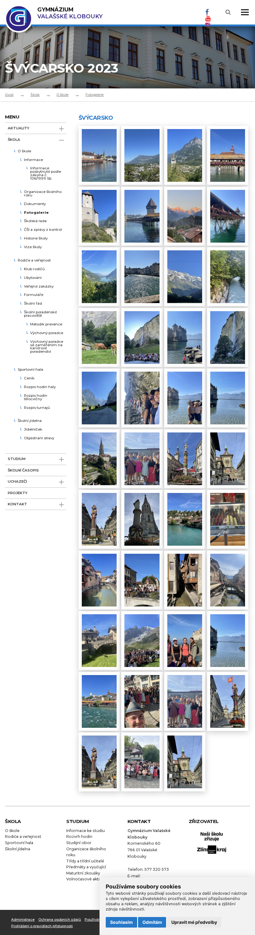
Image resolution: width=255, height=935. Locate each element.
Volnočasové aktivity (86, 879)
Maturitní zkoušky (83, 873)
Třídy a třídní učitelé (85, 861)
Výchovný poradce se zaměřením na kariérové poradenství (46, 347)
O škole (62, 94)
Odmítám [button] (152, 922)
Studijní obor (78, 842)
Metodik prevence (46, 324)
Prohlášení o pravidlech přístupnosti (42, 926)
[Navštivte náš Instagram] (207, 24)
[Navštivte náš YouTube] (208, 18)
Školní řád (33, 304)
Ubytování (33, 278)
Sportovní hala (30, 370)
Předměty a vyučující (86, 867)
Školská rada (35, 221)
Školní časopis (23, 470)
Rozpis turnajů (37, 408)
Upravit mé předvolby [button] (194, 922)
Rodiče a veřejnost (34, 260)
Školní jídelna (30, 421)
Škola (34, 94)
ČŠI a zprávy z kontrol (43, 230)
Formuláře (33, 295)
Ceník (29, 378)
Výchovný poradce (46, 333)
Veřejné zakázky (38, 287)
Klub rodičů (34, 269)
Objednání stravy (39, 438)
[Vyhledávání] (228, 12)
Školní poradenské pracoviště (40, 314)
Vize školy (33, 247)
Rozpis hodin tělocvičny (35, 397)
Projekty (17, 493)
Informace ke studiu (85, 830)
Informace (33, 160)
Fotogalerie (95, 94)
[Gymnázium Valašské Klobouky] (18, 29)
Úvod (9, 94)
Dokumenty (35, 204)
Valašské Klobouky (70, 13)
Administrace (23, 919)
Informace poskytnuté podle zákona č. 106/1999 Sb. (45, 174)
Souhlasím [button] (121, 922)
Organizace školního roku (43, 193)
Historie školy (36, 238)
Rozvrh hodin (79, 836)
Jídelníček (33, 430)
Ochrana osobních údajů (59, 919)
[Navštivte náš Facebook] (207, 12)
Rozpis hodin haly (40, 387)
